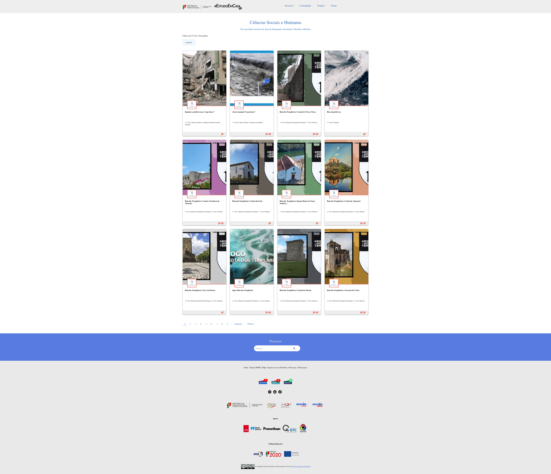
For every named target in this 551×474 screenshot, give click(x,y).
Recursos (289, 5)
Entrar (334, 5)
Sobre (246, 367)
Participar (292, 367)
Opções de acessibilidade (277, 367)
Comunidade (305, 5)
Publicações (302, 367)
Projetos (321, 5)
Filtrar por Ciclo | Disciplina (195, 35)
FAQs (264, 367)
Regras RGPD (255, 367)
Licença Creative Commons (301, 466)
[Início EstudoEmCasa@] (197, 6)
